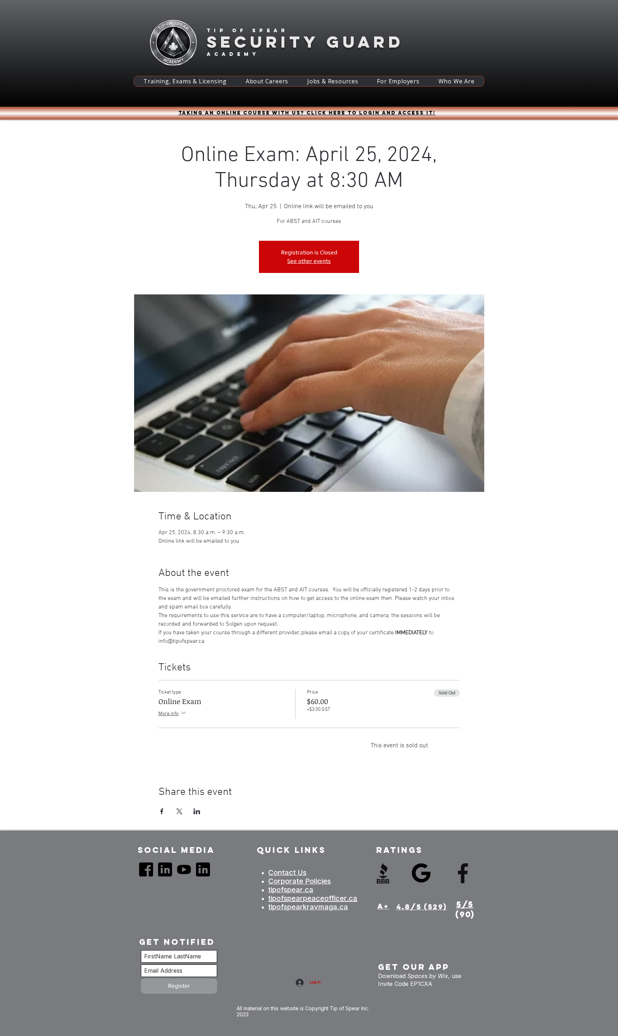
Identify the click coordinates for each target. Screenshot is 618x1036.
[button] (185, 81)
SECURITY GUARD (305, 41)
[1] (146, 869)
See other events (309, 261)
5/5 (465, 904)
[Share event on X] (179, 811)
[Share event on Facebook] (161, 811)
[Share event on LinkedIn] (196, 811)
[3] (184, 869)
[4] (165, 869)
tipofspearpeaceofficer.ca (312, 898)
